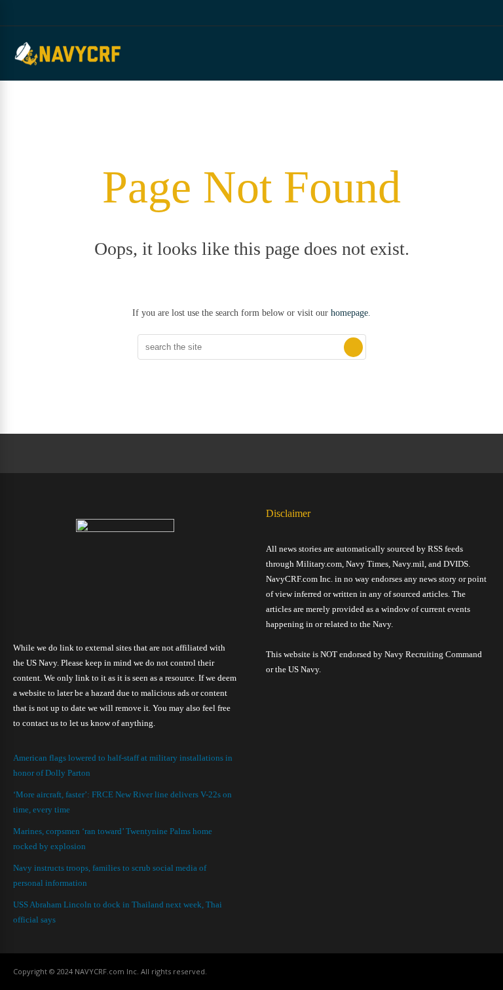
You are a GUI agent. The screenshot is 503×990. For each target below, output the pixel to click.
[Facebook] (437, 13)
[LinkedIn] (470, 13)
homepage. (351, 313)
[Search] (353, 347)
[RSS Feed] (420, 13)
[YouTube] (453, 13)
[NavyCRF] (67, 64)
